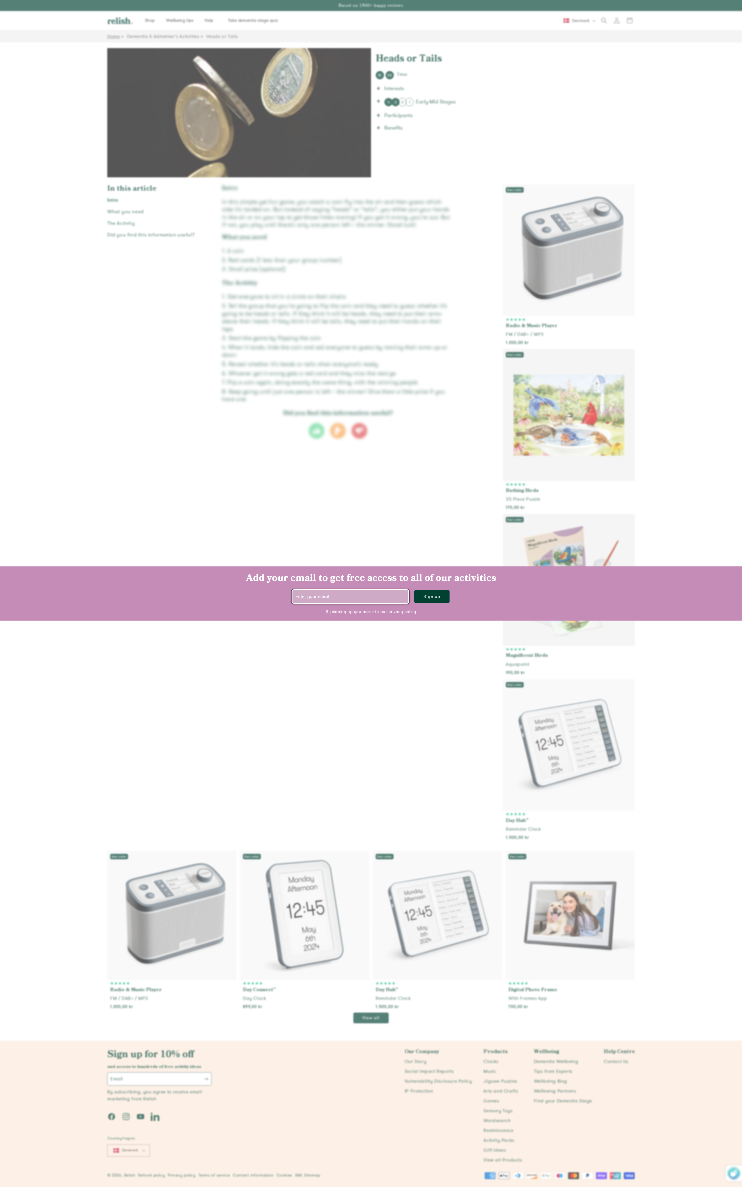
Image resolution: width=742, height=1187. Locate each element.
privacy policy (402, 612)
